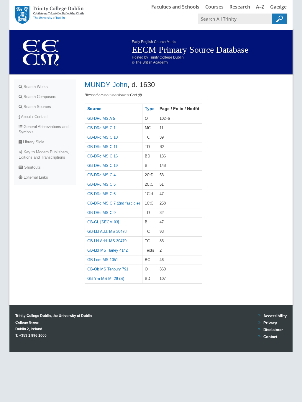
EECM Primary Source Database (190, 49)
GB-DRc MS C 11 (102, 146)
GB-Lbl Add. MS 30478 (107, 231)
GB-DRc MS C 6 (101, 194)
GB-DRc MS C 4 (101, 175)
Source (94, 108)
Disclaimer (273, 330)
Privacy (270, 323)
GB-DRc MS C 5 (101, 184)
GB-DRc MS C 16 (102, 156)
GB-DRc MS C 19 (102, 165)
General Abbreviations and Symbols (43, 129)
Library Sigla (33, 142)
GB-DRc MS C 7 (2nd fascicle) (113, 203)
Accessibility (275, 316)
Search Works (35, 86)
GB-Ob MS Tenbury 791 (107, 269)
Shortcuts (32, 167)
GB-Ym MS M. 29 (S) (105, 278)
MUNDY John (106, 85)
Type (150, 108)
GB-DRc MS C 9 (101, 212)
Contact (270, 337)
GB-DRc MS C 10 (102, 137)
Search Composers (39, 96)
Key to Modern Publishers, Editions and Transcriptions (44, 155)
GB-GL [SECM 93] (103, 222)
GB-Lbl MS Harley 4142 (107, 250)
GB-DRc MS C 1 (101, 128)
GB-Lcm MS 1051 (102, 260)
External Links (35, 177)
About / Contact (34, 116)
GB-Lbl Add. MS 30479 (107, 241)
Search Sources (36, 106)
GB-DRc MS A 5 (101, 118)
